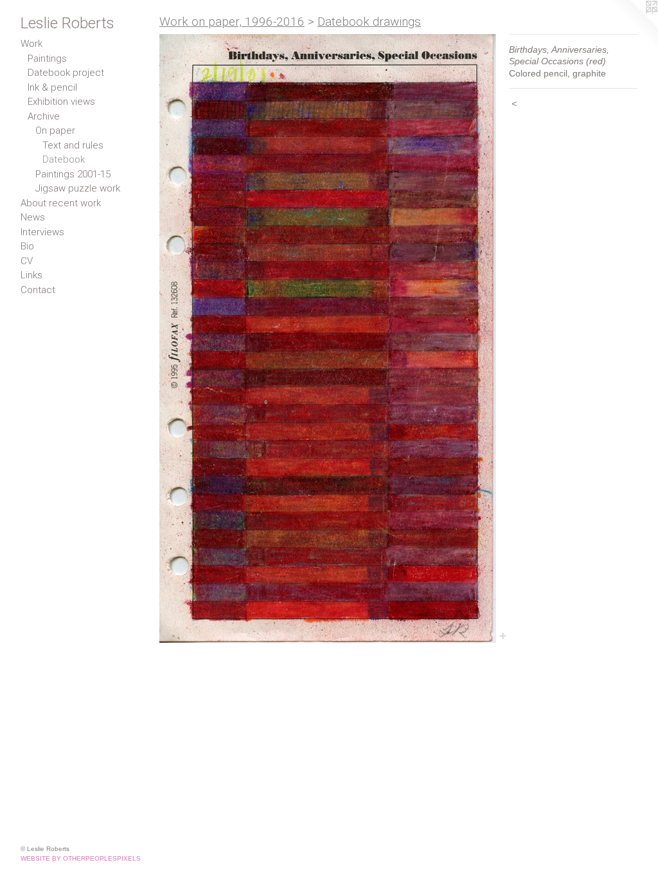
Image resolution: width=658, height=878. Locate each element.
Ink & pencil (52, 87)
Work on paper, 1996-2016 (232, 21)
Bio (27, 246)
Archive (44, 116)
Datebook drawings (369, 21)
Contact (38, 290)
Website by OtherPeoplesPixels (81, 858)
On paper (55, 130)
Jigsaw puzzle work (77, 188)
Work (31, 43)
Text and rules (72, 145)
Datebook (63, 159)
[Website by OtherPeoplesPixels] (632, 25)
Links (31, 275)
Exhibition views (61, 101)
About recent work (61, 203)
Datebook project (66, 72)
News (33, 217)
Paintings (47, 58)
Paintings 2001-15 (73, 174)
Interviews (42, 232)
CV (27, 261)
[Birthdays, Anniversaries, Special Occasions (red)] (327, 338)
